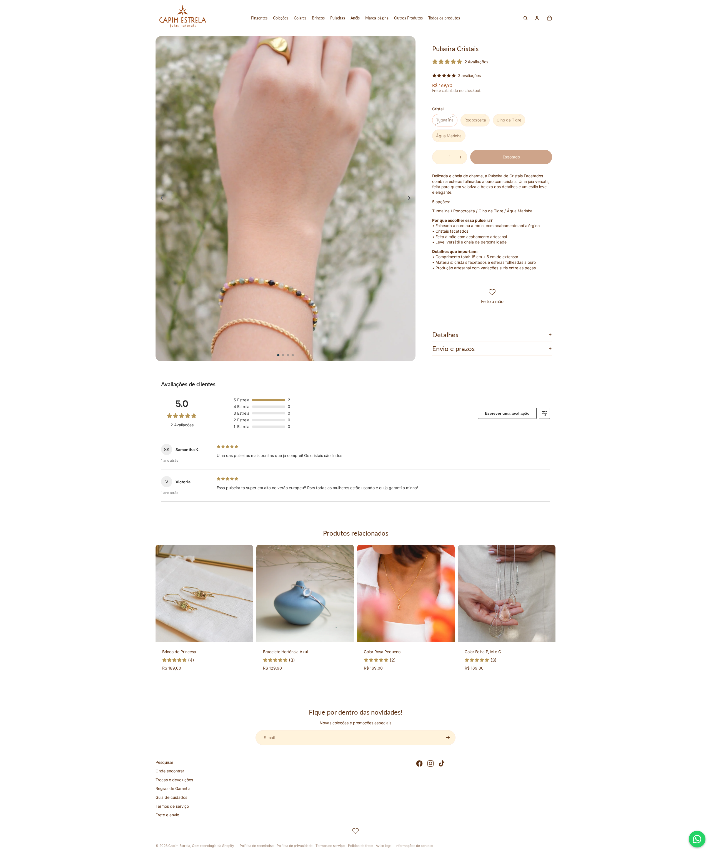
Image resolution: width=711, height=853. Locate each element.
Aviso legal (384, 846)
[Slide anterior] (160, 199)
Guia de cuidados (171, 797)
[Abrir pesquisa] (525, 18)
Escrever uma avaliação (507, 413)
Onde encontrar (170, 771)
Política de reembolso (257, 846)
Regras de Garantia (173, 788)
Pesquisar (164, 762)
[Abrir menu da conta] (537, 18)
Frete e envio (167, 814)
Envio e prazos (453, 348)
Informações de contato (414, 846)
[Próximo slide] (410, 199)
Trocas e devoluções (174, 779)
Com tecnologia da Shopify (213, 846)
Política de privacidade (294, 846)
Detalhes (445, 334)
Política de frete (360, 846)
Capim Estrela (179, 846)
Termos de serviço (172, 806)
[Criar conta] (448, 738)
